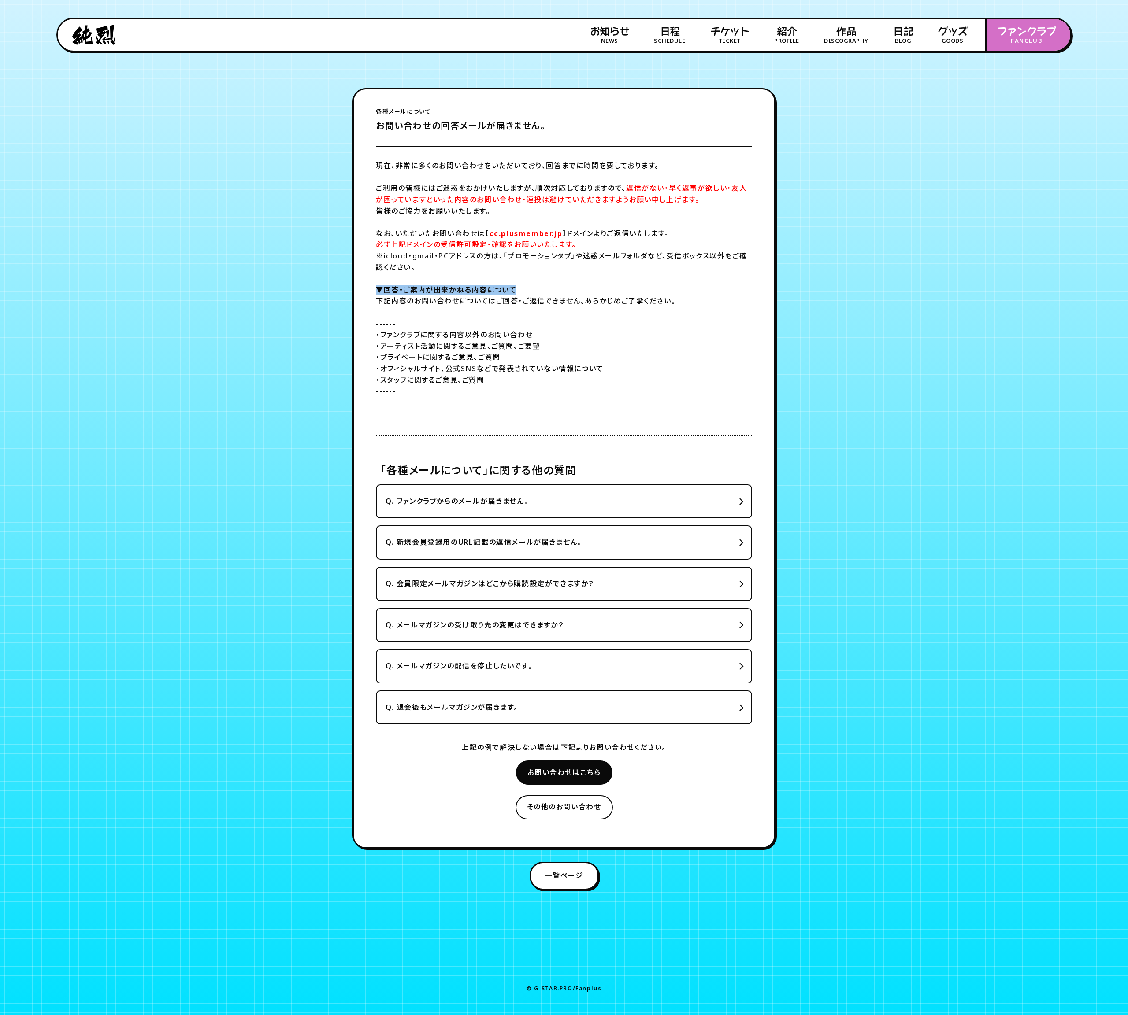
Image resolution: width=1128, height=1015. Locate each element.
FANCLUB (1026, 35)
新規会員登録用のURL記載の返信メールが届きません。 (484, 542)
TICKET (730, 35)
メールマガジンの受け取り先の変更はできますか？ (475, 625)
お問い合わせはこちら (564, 772)
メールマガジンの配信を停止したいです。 (459, 666)
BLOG (903, 35)
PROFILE (786, 35)
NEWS (609, 35)
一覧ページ (564, 875)
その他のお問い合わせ (564, 807)
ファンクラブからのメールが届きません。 (457, 501)
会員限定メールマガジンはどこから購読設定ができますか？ (490, 583)
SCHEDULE (669, 35)
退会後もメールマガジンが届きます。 (452, 707)
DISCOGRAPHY (846, 35)
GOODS (952, 35)
